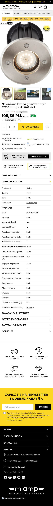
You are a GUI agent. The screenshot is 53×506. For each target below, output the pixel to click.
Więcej (29, 308)
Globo (29, 188)
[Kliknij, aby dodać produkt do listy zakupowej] (47, 126)
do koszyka (32, 126)
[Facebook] (5, 477)
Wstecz (7, 13)
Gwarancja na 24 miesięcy (15, 144)
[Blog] (23, 477)
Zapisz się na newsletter (26, 397)
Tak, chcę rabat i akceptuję (28, 416)
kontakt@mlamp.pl (40, 167)
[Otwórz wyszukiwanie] (35, 7)
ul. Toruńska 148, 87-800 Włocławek (24, 454)
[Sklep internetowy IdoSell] (26, 498)
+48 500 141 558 (30, 461)
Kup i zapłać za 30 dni (41, 144)
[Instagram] (10, 477)
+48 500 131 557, (14, 461)
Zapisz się (43, 407)
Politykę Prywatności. (36, 413)
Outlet (16, 13)
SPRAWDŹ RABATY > (38, 156)
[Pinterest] (14, 477)
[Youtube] (18, 477)
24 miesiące (31, 203)
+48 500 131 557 (13, 167)
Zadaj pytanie (10, 120)
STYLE (28, 198)
